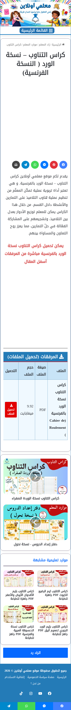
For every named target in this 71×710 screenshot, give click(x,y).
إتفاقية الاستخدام (15, 677)
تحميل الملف (10, 412)
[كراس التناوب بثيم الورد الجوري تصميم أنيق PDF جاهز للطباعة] (52, 614)
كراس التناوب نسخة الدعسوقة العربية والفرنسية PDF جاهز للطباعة (21, 632)
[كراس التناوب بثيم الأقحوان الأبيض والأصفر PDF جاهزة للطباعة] (18, 578)
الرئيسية (57, 44)
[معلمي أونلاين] (35, 13)
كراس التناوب (14, 44)
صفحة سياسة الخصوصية (40, 677)
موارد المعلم (30, 44)
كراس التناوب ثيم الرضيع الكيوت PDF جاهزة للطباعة (53, 595)
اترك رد (36, 652)
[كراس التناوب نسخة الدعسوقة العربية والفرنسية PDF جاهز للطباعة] (18, 614)
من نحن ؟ (35, 683)
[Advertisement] (35, 116)
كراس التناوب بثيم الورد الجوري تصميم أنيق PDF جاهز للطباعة (53, 630)
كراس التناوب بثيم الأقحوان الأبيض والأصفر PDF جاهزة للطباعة (20, 595)
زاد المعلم (44, 44)
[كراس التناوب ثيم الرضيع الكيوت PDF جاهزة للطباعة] (52, 578)
